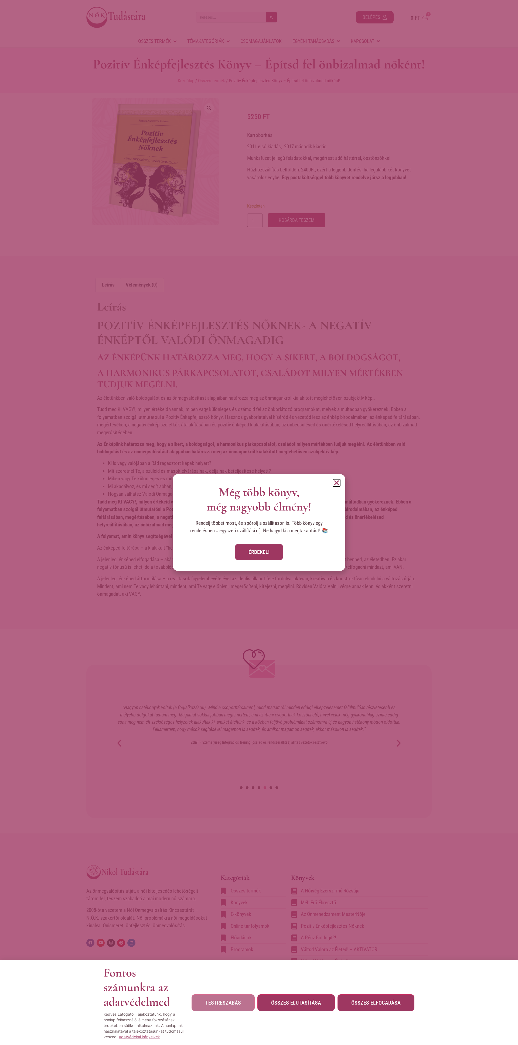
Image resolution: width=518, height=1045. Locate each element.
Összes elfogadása (376, 1002)
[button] (336, 483)
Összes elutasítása (296, 1002)
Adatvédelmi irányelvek (139, 1036)
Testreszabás (223, 1002)
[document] (259, 522)
